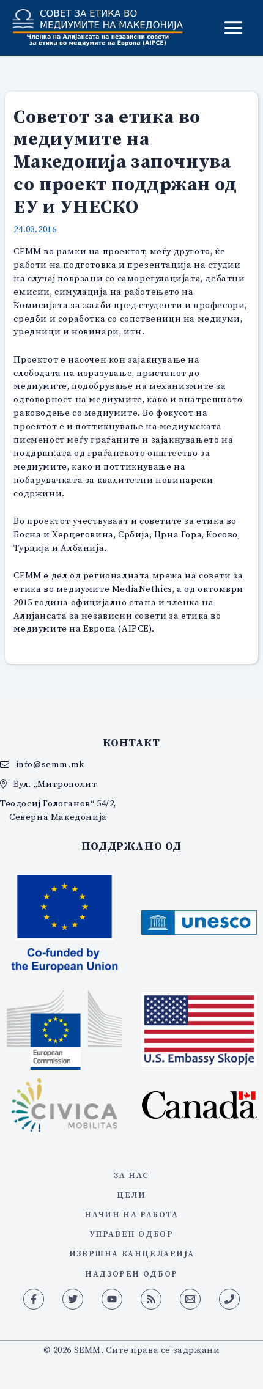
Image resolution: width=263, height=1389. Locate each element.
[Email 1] (190, 1299)
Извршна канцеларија (131, 1253)
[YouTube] (112, 1299)
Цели (131, 1194)
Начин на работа (131, 1214)
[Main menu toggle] (233, 27)
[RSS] (151, 1299)
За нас (131, 1175)
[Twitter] (72, 1299)
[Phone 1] (229, 1299)
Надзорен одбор (131, 1273)
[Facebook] (33, 1299)
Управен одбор (132, 1233)
